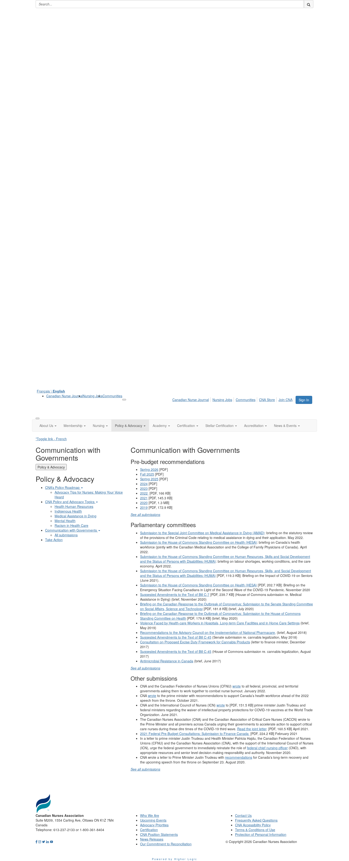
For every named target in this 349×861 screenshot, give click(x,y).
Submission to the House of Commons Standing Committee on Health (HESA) (198, 542)
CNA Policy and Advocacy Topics (70, 501)
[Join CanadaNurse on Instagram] (39, 841)
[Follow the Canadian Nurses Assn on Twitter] (43, 841)
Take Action (54, 539)
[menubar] (234, 399)
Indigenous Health (68, 511)
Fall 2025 (147, 474)
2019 (144, 507)
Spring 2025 (149, 479)
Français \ (51, 391)
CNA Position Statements (159, 834)
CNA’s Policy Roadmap (62, 487)
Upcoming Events (153, 820)
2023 (144, 488)
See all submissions (145, 514)
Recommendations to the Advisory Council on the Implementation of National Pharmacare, (208, 632)
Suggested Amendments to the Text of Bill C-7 (174, 594)
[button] (48, 425)
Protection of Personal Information (260, 834)
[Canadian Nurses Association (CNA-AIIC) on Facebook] (36, 841)
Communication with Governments (71, 530)
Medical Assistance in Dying (75, 516)
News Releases (151, 839)
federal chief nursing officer (267, 747)
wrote (236, 686)
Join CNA (285, 399)
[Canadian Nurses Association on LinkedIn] (47, 841)
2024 (144, 483)
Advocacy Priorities (154, 825)
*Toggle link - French (51, 438)
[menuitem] (64, 395)
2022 (144, 493)
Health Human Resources (74, 506)
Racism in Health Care (71, 525)
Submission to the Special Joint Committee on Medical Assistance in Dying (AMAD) (202, 532)
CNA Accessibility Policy (253, 825)
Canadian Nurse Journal (64, 395)
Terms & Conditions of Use (255, 829)
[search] (308, 4)
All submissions (66, 535)
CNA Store (267, 399)
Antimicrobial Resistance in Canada (166, 661)
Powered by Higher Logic (174, 859)
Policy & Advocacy (51, 467)
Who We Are (149, 815)
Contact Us (243, 815)
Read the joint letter (251, 728)
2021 (144, 498)
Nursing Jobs (93, 395)
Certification (149, 829)
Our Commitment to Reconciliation (166, 844)
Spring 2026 (149, 469)
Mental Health (65, 520)
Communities (112, 395)
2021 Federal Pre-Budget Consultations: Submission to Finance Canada (195, 733)
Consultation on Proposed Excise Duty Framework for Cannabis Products (195, 642)
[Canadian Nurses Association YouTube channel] (51, 841)
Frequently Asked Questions (256, 820)
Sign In (304, 400)
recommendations (238, 757)
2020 (144, 502)
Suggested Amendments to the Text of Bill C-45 (175, 637)
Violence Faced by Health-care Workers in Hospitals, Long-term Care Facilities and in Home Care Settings (220, 623)
